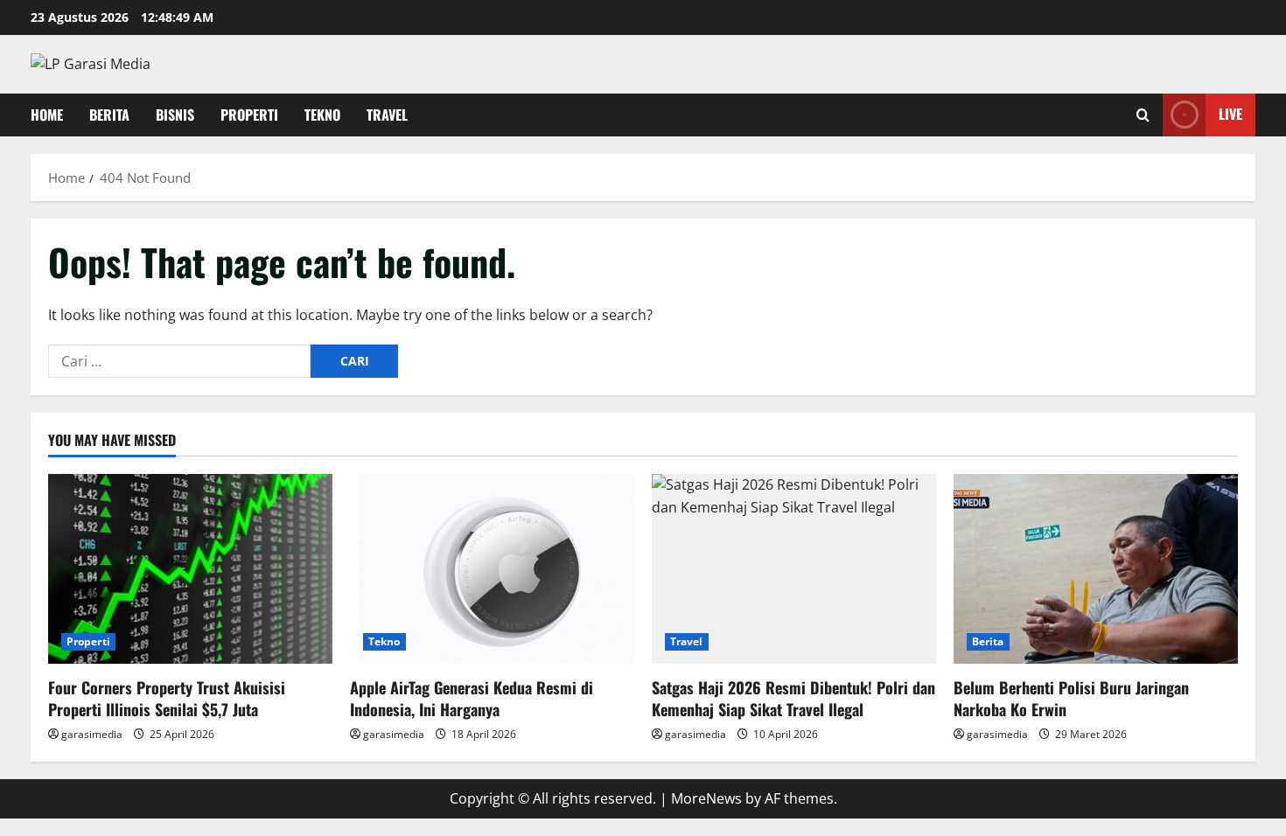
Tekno (322, 114)
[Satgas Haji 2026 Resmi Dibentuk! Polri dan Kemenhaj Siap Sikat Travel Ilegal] (794, 569)
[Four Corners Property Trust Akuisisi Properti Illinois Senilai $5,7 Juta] (190, 569)
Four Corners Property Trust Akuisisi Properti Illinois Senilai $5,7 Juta (166, 698)
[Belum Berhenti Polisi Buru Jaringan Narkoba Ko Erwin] (1096, 569)
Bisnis (175, 114)
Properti (249, 114)
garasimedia (91, 734)
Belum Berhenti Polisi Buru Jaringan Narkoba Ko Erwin (1071, 698)
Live (1230, 113)
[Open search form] (1143, 115)
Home (47, 114)
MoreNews (706, 798)
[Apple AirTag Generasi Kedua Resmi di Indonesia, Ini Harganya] (492, 569)
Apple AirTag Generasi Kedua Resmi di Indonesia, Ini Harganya (471, 698)
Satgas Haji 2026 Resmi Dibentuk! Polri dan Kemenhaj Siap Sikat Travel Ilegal (793, 698)
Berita (109, 114)
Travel (387, 114)
